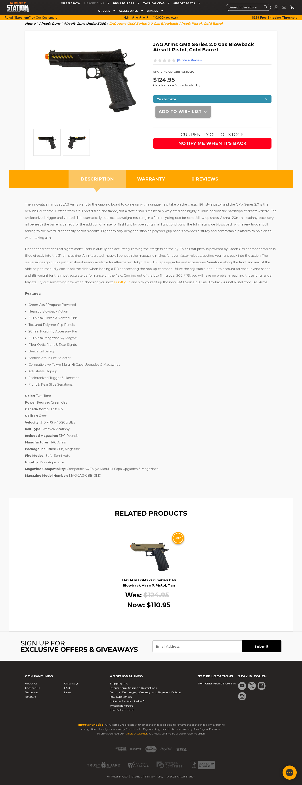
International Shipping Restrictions (133, 688)
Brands (153, 11)
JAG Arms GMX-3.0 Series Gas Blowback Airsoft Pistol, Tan (149, 582)
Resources (31, 692)
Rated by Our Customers (30, 17)
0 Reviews (204, 179)
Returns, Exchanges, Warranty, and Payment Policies (145, 692)
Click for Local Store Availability (176, 85)
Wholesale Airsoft (121, 705)
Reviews (30, 696)
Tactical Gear (154, 3)
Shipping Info (119, 683)
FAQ (67, 688)
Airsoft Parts (184, 3)
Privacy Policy (154, 776)
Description (97, 179)
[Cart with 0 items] (290, 7)
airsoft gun (122, 282)
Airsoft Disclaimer (136, 733)
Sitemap (136, 776)
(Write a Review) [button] (190, 60)
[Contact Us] (282, 7)
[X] (252, 686)
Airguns (104, 11)
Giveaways (71, 683)
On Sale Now (70, 3)
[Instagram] (242, 696)
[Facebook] (262, 686)
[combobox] (248, 7)
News (67, 692)
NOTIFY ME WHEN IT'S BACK (212, 143)
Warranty (151, 179)
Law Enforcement (122, 710)
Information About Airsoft (127, 701)
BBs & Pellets (124, 3)
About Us (31, 683)
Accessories (129, 11)
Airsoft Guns (94, 3)
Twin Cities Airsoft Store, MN (217, 683)
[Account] (274, 7)
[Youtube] (242, 686)
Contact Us (32, 688)
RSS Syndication (121, 696)
